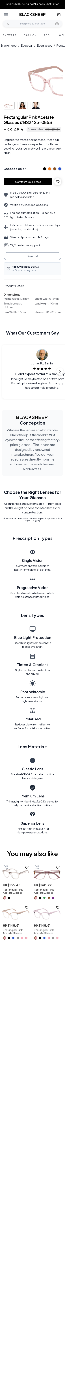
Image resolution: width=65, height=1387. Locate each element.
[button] (57, 23)
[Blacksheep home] (32, 14)
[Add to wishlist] (57, 181)
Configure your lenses (28, 181)
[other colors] (43, 168)
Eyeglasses (44, 45)
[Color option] (5, 898)
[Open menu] (6, 14)
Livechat (32, 256)
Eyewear (27, 45)
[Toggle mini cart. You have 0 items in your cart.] (59, 14)
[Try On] (6, 867)
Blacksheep (9, 45)
